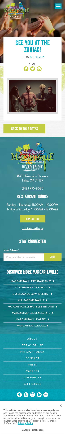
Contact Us (32, 218)
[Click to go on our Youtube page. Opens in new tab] (39, 394)
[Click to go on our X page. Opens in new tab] (26, 394)
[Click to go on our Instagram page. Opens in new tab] (32, 394)
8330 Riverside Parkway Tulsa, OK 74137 (32, 178)
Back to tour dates (24, 129)
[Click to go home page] (16, 11)
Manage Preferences (32, 430)
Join (52, 257)
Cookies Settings (32, 228)
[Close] (61, 405)
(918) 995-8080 (33, 188)
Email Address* (11, 250)
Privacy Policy (25, 423)
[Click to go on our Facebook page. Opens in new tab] (19, 394)
